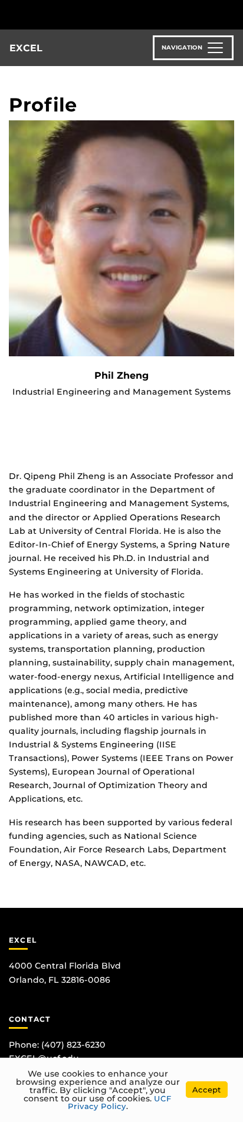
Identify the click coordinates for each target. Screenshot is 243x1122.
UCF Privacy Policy (120, 1102)
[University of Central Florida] (89, 14)
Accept (206, 1089)
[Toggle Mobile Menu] (231, 14)
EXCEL (25, 48)
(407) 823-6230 (73, 1044)
